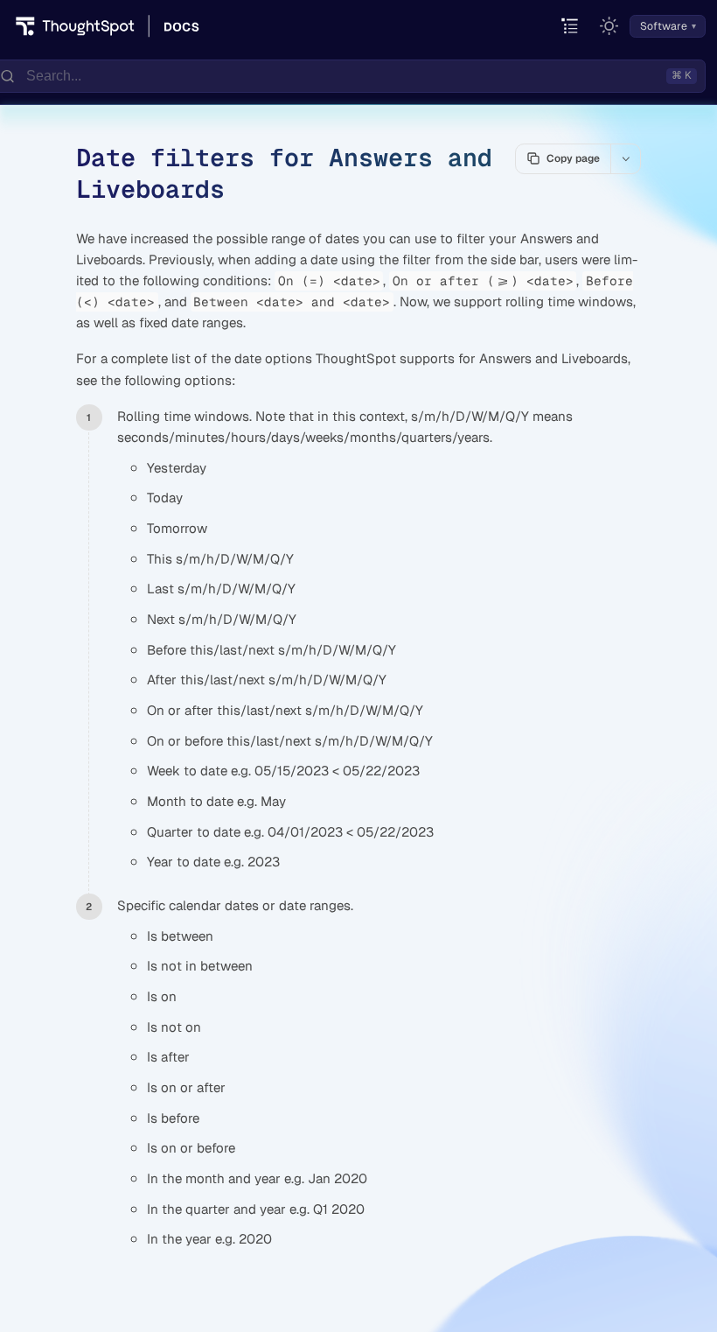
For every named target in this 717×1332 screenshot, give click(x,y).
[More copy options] (625, 158)
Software (663, 26)
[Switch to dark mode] (609, 26)
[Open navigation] (570, 27)
